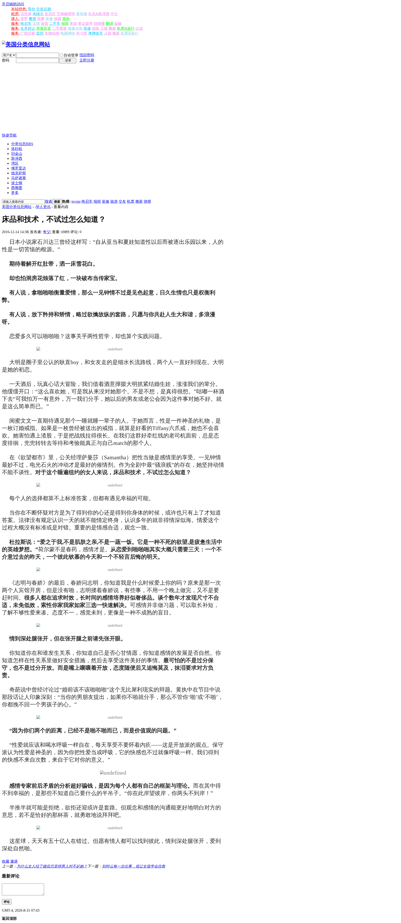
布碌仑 (38, 14)
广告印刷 (27, 33)
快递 (87, 28)
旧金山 (16, 154)
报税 (65, 24)
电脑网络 (67, 33)
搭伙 (31, 9)
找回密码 (86, 55)
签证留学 (85, 24)
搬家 (112, 28)
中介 (114, 14)
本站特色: (19, 9)
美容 (73, 24)
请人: (15, 19)
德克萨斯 (18, 173)
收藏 (5, 861)
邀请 (14, 861)
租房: (15, 14)
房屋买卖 (43, 28)
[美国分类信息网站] (26, 44)
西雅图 (16, 188)
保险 (95, 28)
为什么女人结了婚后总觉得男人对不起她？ (52, 866)
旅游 (114, 201)
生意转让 (27, 28)
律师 (147, 201)
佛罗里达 (18, 168)
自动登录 (71, 55)
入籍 (104, 28)
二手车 (54, 24)
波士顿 (16, 183)
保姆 (57, 19)
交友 (122, 201)
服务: (15, 24)
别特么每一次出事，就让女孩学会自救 (133, 866)
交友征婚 (43, 9)
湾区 (15, 163)
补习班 (81, 33)
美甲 (24, 19)
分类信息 (22, 144)
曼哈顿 (81, 14)
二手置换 (59, 28)
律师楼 (99, 24)
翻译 (109, 24)
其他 (66, 19)
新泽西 (16, 158)
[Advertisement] (200, 98)
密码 (5, 60)
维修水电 (75, 28)
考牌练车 (95, 33)
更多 (15, 193)
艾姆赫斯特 (66, 14)
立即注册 (86, 60)
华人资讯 (43, 207)
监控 (40, 33)
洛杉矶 (16, 149)
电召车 (26, 24)
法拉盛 (26, 14)
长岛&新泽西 (99, 14)
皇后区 (50, 14)
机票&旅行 (126, 28)
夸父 (46, 232)
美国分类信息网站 (17, 207)
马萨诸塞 (18, 178)
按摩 (41, 19)
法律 (36, 24)
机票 (130, 201)
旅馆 (44, 24)
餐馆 (32, 19)
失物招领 (52, 33)
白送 (139, 28)
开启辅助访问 (13, 4)
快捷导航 (9, 135)
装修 (49, 19)
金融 (118, 24)
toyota (76, 201)
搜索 (48, 201)
